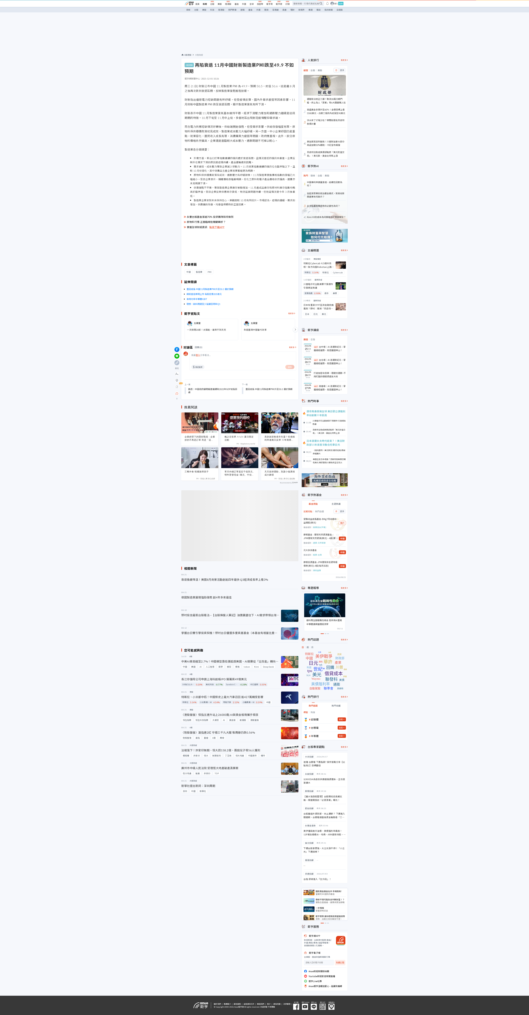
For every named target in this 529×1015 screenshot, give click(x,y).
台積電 (315, 727)
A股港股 (187, 54)
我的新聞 (328, 9)
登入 (336, 3)
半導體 (315, 736)
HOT (316, 347)
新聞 (205, 3)
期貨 (266, 9)
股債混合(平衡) (319, 527)
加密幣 (260, 3)
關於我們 (217, 1004)
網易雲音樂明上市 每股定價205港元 (204, 294)
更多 (342, 70)
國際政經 (318, 280)
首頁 (197, 3)
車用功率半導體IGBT (197, 299)
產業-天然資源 (319, 542)
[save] (176, 386)
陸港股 (228, 3)
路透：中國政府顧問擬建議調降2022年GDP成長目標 (212, 390)
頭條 (188, 9)
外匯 (244, 3)
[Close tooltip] (200, 393)
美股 (220, 3)
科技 (212, 9)
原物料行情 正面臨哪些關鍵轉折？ (206, 222)
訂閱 (287, 3)
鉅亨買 (269, 3)
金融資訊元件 (249, 1004)
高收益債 (317, 570)
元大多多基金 (310, 550)
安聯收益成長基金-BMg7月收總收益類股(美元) (320, 520)
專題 (310, 9)
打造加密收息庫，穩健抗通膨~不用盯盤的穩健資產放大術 (330, 374)
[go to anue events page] (327, 3)
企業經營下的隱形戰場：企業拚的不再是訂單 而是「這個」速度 (200, 438)
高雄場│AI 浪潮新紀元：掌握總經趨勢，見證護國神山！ (330, 387)
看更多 (291, 313)
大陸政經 (199, 54)
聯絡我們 (260, 1004)
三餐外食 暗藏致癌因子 (197, 471)
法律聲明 (286, 1004)
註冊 (341, 3)
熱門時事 (232, 9)
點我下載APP (217, 227)
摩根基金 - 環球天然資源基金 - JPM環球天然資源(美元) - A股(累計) (319, 536)
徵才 (269, 1004)
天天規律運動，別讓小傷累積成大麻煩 (279, 473)
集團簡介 (227, 1004)
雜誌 (318, 9)
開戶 (342, 523)
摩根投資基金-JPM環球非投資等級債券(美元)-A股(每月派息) (320, 563)
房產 (284, 9)
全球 (251, 3)
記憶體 (315, 719)
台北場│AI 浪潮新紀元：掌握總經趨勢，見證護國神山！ (330, 361)
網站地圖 (276, 1004)
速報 (242, 9)
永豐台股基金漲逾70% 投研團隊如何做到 (210, 216)
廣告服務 (237, 1004)
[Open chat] (176, 393)
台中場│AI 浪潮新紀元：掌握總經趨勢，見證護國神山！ (330, 348)
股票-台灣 (317, 554)
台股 (212, 3)
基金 (237, 3)
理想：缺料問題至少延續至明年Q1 (203, 304)
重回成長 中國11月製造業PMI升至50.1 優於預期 (210, 289)
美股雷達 (317, 259)
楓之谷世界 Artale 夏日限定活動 (239, 438)
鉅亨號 (279, 3)
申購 (342, 538)
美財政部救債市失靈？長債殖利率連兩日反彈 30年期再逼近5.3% (279, 438)
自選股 (340, 9)
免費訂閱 (340, 962)
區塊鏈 (275, 9)
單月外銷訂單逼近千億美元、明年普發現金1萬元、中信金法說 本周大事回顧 (240, 473)
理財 (292, 9)
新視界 (301, 9)
